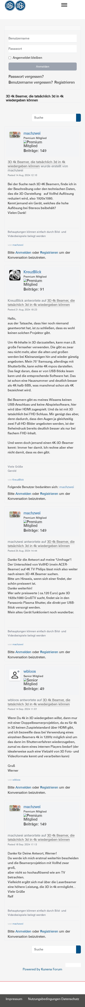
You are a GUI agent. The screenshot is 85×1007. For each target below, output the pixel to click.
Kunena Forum (51, 969)
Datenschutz (70, 999)
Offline (18, 133)
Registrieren (64, 82)
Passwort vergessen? (26, 76)
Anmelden (42, 66)
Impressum (14, 999)
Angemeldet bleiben (27, 58)
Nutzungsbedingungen (44, 999)
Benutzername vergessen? (30, 82)
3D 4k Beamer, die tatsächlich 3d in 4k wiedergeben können (36, 164)
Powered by (31, 969)
